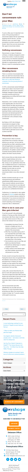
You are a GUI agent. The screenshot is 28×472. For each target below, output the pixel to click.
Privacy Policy (16, 469)
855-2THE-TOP (16, 1)
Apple (21, 24)
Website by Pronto (8, 470)
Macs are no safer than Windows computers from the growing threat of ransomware (12, 81)
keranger (10, 26)
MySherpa (16, 24)
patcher (22, 26)
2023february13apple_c (7, 25)
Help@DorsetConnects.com (17, 455)
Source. (4, 300)
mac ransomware (16, 26)
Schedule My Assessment (14, 402)
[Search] (23, 314)
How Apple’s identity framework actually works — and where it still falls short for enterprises (14, 337)
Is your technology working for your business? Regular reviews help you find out (13, 325)
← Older (5, 309)
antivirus (14, 25)
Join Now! (14, 423)
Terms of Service (7, 469)
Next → (23, 309)
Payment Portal (14, 428)
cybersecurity (5, 26)
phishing (4, 28)
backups (21, 25)
